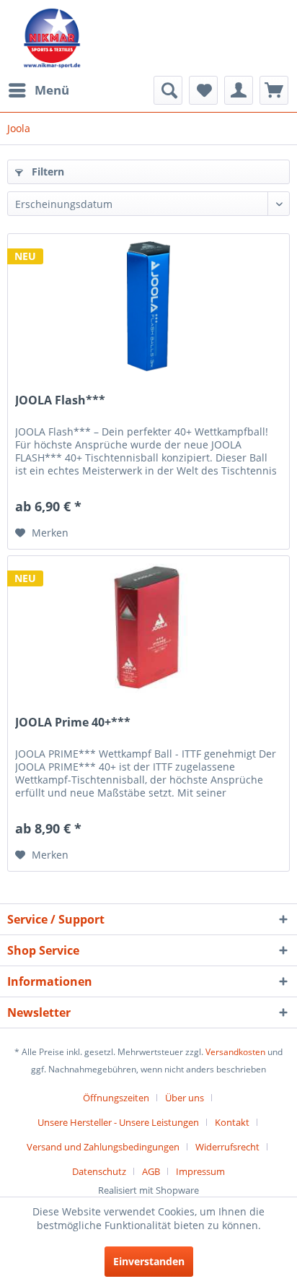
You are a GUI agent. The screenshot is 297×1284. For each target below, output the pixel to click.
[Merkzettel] (203, 90)
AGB (151, 1171)
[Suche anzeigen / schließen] (168, 90)
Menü (52, 90)
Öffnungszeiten (116, 1097)
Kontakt (232, 1122)
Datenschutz (99, 1171)
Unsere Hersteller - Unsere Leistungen (118, 1122)
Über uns (184, 1097)
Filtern (46, 171)
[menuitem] (38, 90)
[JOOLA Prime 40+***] (148, 628)
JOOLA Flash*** (60, 400)
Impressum (200, 1171)
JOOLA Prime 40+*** (72, 722)
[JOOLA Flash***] (148, 306)
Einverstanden (149, 1261)
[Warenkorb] (274, 90)
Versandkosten (235, 1052)
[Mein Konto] (238, 90)
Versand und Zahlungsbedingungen (103, 1146)
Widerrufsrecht (227, 1146)
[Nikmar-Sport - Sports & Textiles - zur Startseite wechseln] (52, 38)
